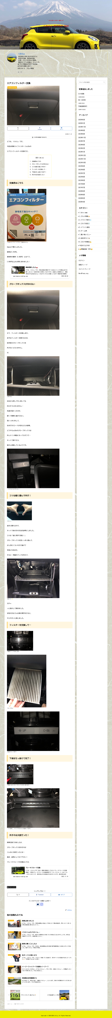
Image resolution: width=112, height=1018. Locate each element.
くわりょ (21, 53)
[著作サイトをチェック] (19, 72)
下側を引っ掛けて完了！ (39, 172)
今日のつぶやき (12, 887)
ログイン (82, 260)
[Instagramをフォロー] (21, 72)
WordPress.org (83, 273)
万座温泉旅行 (82, 106)
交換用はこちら (36, 161)
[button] (104, 82)
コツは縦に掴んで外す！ (39, 166)
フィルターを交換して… (39, 169)
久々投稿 (81, 93)
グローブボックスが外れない (40, 164)
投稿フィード (83, 265)
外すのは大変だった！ (38, 174)
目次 (37, 157)
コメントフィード (84, 269)
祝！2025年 (82, 100)
